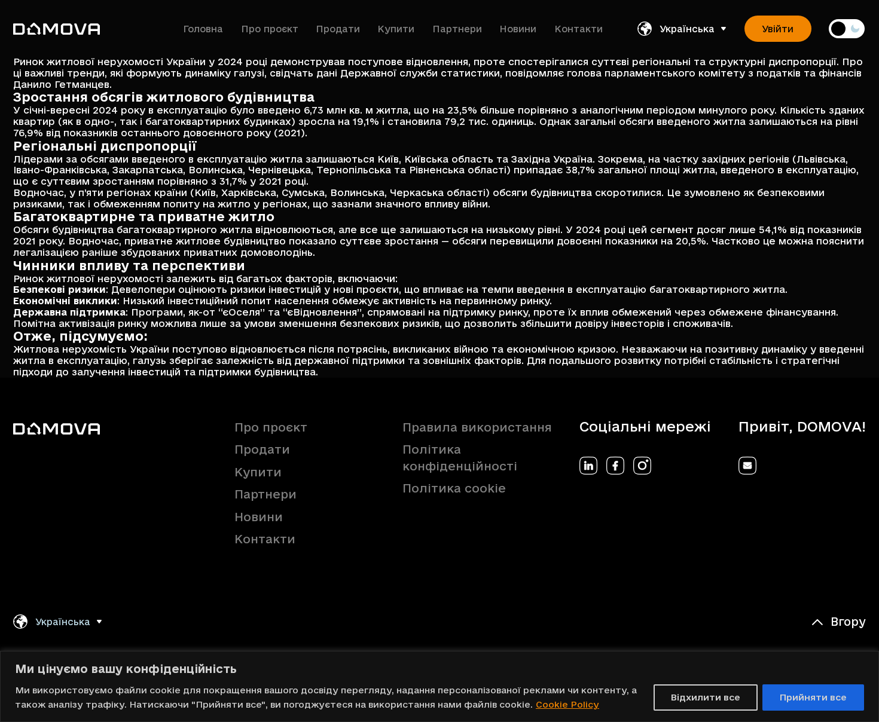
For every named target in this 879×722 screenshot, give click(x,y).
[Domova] (56, 29)
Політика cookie (454, 488)
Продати (338, 28)
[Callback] (747, 466)
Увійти (777, 28)
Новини (517, 28)
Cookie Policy (567, 704)
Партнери (457, 28)
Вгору (848, 621)
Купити (395, 28)
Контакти (578, 28)
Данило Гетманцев (61, 84)
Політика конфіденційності (459, 458)
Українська (687, 28)
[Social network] (588, 466)
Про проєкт (269, 28)
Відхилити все (705, 697)
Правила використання (477, 427)
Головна (203, 28)
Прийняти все (813, 697)
